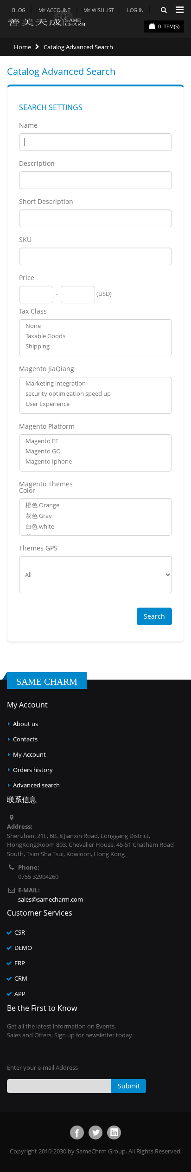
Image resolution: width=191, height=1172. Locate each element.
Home (22, 47)
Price (26, 278)
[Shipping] (95, 346)
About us (25, 724)
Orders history (33, 770)
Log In (135, 10)
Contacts (25, 739)
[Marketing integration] (95, 383)
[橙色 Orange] (95, 505)
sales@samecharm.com (50, 899)
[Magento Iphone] (95, 461)
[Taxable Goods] (95, 336)
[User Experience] (95, 404)
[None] (95, 326)
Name (28, 125)
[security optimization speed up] (95, 393)
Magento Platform (47, 426)
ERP (19, 963)
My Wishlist (98, 10)
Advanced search (36, 785)
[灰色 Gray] (95, 516)
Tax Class (33, 311)
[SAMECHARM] (46, 17)
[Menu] (180, 9)
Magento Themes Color (46, 487)
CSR (19, 932)
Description (37, 163)
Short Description (46, 201)
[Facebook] (77, 1132)
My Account (29, 754)
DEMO (23, 947)
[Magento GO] (95, 451)
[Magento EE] (95, 441)
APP (19, 993)
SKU (25, 239)
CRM (20, 978)
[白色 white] (95, 526)
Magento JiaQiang (46, 369)
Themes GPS (38, 548)
